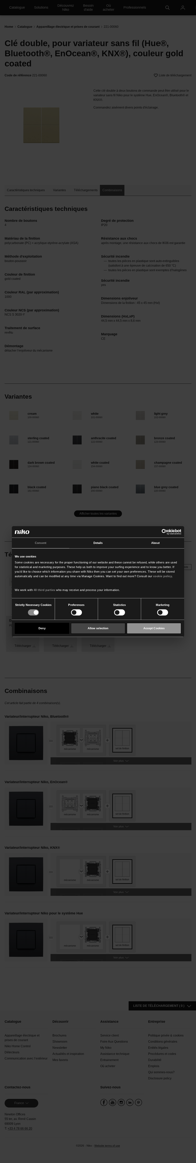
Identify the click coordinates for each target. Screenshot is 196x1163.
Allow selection (98, 628)
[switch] (76, 612)
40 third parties (44, 590)
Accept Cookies (154, 628)
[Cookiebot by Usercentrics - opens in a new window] (164, 532)
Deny (41, 628)
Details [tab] (98, 542)
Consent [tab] (40, 542)
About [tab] (155, 542)
